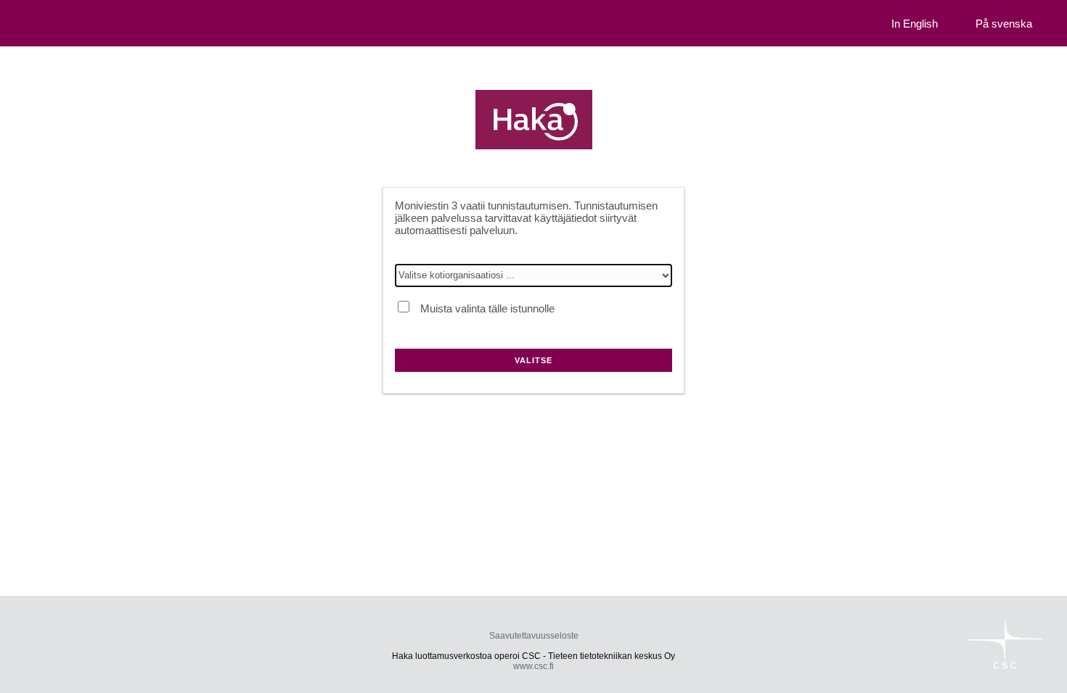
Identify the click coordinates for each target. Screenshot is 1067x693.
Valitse (533, 360)
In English (914, 23)
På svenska (1004, 23)
